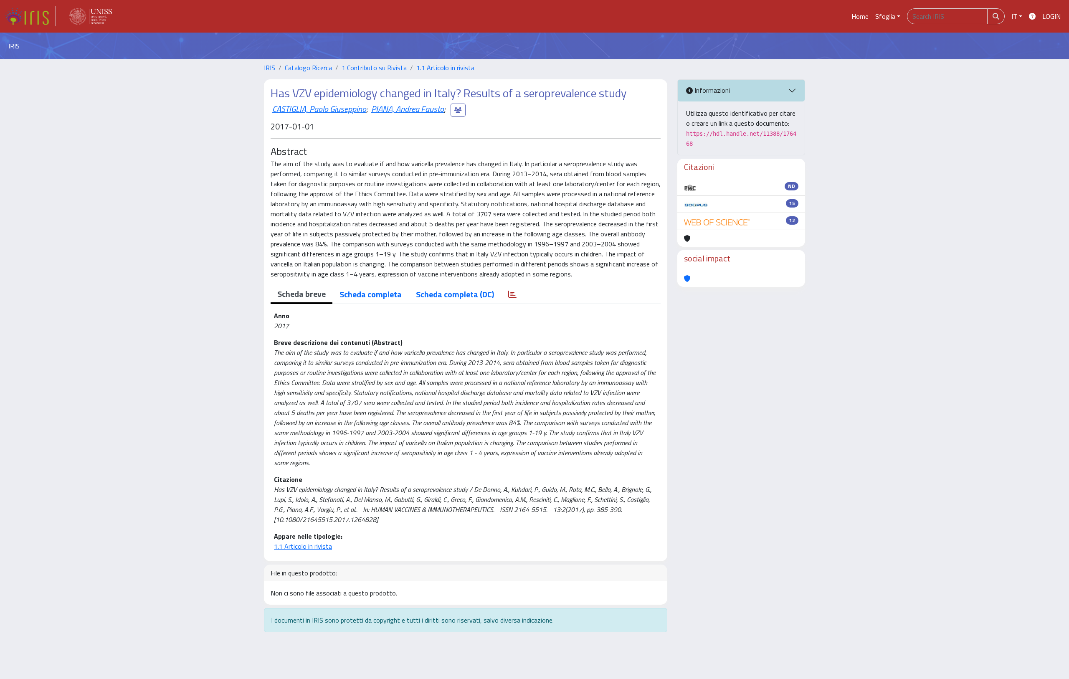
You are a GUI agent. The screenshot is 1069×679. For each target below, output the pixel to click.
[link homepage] (30, 16)
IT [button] (1014, 16)
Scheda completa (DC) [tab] (455, 294)
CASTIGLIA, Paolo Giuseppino (319, 108)
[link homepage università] (91, 16)
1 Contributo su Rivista (374, 68)
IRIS (269, 68)
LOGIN (1051, 16)
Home (860, 16)
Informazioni (711, 90)
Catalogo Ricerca (308, 68)
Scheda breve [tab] (301, 293)
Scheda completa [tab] (370, 294)
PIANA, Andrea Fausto (407, 108)
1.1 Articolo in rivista (445, 68)
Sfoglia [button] (885, 16)
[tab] (512, 294)
